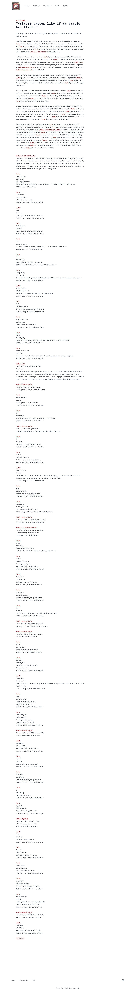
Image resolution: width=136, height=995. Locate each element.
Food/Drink (20, 938)
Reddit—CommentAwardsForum (49, 130)
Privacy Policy (24, 980)
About (27, 6)
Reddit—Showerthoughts (38, 52)
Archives (36, 6)
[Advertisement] (103, 34)
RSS (33, 980)
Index (57, 6)
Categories (47, 6)
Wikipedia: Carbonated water (25, 156)
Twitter (18, 44)
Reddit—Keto (78, 62)
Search (65, 6)
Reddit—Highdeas (22, 819)
